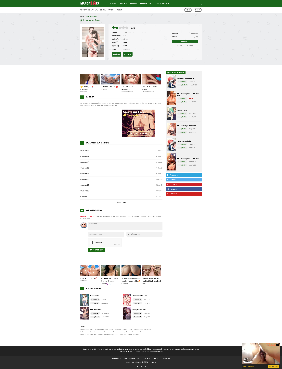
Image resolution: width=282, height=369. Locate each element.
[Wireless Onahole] (171, 144)
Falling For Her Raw (139, 310)
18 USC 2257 (166, 359)
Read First (116, 54)
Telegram (174, 175)
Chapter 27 (84, 196)
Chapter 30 (84, 179)
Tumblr (172, 198)
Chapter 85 (182, 132)
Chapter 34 (84, 156)
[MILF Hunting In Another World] (171, 161)
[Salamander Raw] (93, 42)
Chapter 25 (137, 299)
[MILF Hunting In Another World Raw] (171, 98)
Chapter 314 (182, 113)
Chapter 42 (95, 317)
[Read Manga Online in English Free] (89, 2)
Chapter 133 (182, 98)
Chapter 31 (84, 174)
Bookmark (186, 41)
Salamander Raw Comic (104, 330)
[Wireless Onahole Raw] (171, 81)
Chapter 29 (84, 185)
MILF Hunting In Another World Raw (188, 94)
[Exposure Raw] (85, 299)
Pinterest (173, 184)
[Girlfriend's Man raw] (127, 299)
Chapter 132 (182, 102)
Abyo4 (125, 39)
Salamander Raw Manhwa (129, 334)
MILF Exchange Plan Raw (186, 126)
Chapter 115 (182, 81)
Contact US (156, 359)
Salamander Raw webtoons (114, 332)
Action (111, 10)
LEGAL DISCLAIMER (129, 359)
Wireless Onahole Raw (185, 78)
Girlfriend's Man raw (140, 296)
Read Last (127, 54)
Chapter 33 (84, 162)
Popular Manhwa (162, 3)
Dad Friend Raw (95, 310)
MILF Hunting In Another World (188, 158)
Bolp (125, 42)
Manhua (133, 3)
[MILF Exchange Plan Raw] (171, 129)
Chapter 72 (95, 299)
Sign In (188, 10)
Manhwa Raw (145, 3)
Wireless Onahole (184, 141)
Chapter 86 (182, 129)
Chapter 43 (95, 313)
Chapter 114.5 (182, 85)
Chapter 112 (182, 148)
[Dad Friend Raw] (85, 313)
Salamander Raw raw (88, 334)
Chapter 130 (182, 165)
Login (91, 216)
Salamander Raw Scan (142, 330)
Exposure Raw (95, 296)
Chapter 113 (182, 144)
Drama (103, 10)
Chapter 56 (137, 313)
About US (147, 359)
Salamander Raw (91, 16)
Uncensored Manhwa (89, 10)
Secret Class (182, 110)
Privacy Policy (116, 359)
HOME (113, 3)
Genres (120, 10)
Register (83, 216)
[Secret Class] (171, 113)
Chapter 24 (137, 303)
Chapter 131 (182, 161)
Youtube (173, 193)
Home (82, 16)
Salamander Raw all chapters (91, 332)
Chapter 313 (182, 117)
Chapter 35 (84, 151)
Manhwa (123, 3)
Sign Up (197, 10)
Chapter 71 (94, 303)
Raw (125, 46)
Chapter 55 (137, 317)
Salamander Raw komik (123, 330)
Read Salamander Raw (134, 332)
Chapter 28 (84, 191)
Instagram (174, 189)
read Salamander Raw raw (108, 334)
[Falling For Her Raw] (127, 313)
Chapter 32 (84, 168)
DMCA (139, 359)
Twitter (172, 180)
